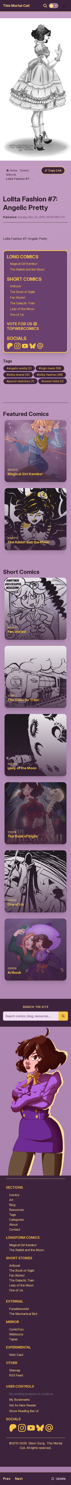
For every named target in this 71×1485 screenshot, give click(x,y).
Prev (6, 1479)
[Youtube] (25, 346)
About (13, 1224)
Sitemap (14, 1370)
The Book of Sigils (22, 292)
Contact (14, 1229)
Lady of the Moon (22, 309)
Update (61, 1478)
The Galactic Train (22, 303)
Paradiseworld (19, 1309)
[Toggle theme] (53, 5)
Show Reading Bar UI (24, 1411)
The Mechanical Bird (23, 1314)
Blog (12, 1205)
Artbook (15, 286)
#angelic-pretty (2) (19, 368)
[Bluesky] (33, 346)
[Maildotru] (40, 346)
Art (11, 1200)
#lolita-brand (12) (18, 374)
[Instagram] (17, 346)
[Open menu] (64, 6)
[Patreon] (10, 346)
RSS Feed (16, 1375)
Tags (12, 1215)
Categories (16, 1219)
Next (19, 1479)
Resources (16, 1210)
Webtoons (16, 1334)
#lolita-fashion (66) (50, 374)
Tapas (13, 1339)
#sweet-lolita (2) (52, 381)
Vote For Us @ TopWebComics (23, 326)
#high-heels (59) (50, 368)
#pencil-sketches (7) (20, 381)
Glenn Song (36, 1443)
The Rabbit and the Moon (27, 269)
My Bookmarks (19, 1399)
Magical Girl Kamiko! (23, 264)
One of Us (17, 314)
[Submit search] (63, 1016)
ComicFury (16, 1329)
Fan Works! (17, 297)
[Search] (45, 5)
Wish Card (16, 1355)
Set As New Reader (22, 1405)
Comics (14, 1195)
